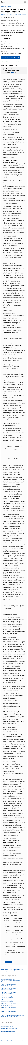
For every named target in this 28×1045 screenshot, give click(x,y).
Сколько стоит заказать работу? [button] (11, 61)
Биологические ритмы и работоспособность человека (9, 1012)
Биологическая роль (7, 1026)
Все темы (3, 6)
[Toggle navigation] (25, 2)
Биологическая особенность (9, 1028)
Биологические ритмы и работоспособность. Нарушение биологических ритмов (10, 980)
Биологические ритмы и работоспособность (8, 985)
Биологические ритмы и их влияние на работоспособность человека (12, 1016)
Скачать (12, 72)
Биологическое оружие (8, 1031)
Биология (9, 6)
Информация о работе (12, 970)
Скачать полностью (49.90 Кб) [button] (10, 57)
